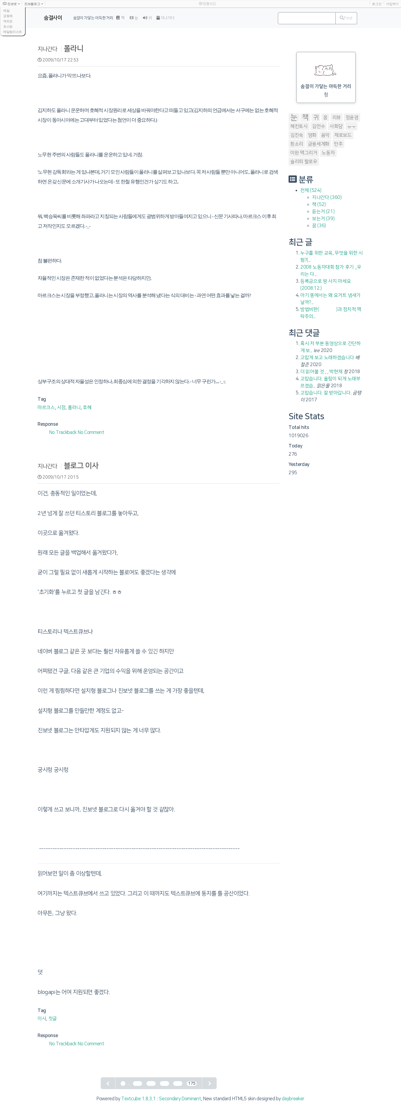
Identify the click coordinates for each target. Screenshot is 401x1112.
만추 (338, 144)
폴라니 (74, 48)
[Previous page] (108, 1083)
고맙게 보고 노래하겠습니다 (327, 357)
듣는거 (323, 211)
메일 (6, 10)
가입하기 (392, 4)
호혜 (87, 407)
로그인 (376, 4)
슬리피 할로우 (303, 161)
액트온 (8, 21)
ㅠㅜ (351, 126)
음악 (325, 135)
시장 (61, 407)
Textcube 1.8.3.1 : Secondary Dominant (161, 1098)
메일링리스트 (12, 31)
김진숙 (296, 135)
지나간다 (47, 49)
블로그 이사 (81, 466)
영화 (312, 135)
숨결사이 (53, 18)
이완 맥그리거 (303, 152)
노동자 (328, 152)
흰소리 (296, 144)
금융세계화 (318, 144)
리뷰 (336, 117)
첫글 (52, 1018)
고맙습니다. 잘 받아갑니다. (325, 392)
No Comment (91, 432)
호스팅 (8, 26)
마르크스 (46, 407)
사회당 (336, 126)
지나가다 (167, 18)
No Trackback (63, 432)
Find (348, 18)
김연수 (318, 126)
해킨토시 (299, 126)
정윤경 (352, 117)
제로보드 (343, 135)
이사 (42, 1018)
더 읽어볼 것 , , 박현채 (321, 371)
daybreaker (293, 1098)
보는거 (323, 218)
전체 (310, 190)
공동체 (8, 16)
